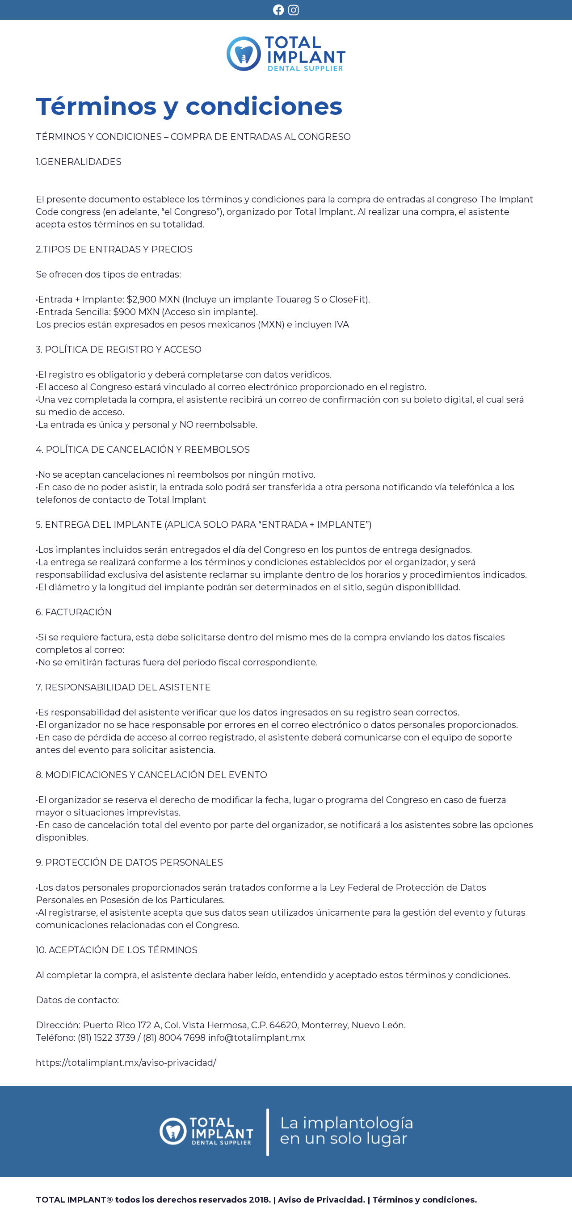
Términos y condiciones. (424, 1200)
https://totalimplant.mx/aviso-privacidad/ (126, 1062)
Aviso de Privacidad (320, 1200)
